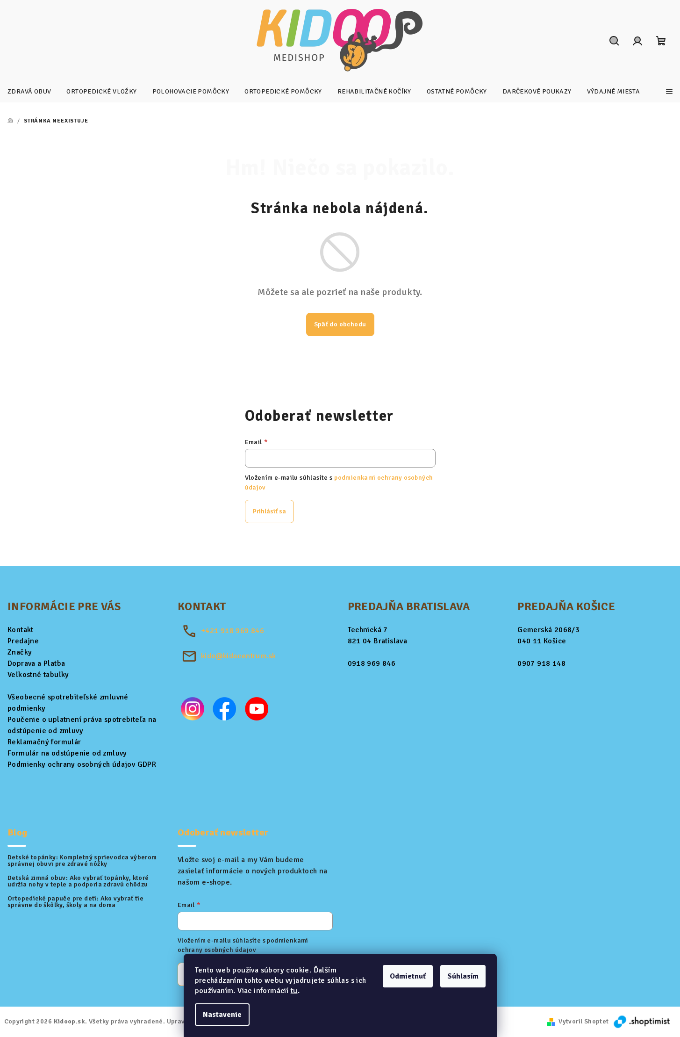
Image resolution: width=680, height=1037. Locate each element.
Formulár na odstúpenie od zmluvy (67, 753)
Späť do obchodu (340, 324)
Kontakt (20, 629)
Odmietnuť (408, 976)
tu (294, 990)
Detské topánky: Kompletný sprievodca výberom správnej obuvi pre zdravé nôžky (82, 860)
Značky (19, 652)
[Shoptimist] (642, 1021)
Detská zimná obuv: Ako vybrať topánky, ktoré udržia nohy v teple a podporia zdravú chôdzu (78, 881)
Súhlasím (463, 976)
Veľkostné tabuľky (38, 674)
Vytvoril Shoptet (583, 1021)
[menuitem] (29, 91)
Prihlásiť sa (269, 511)
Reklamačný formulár (44, 742)
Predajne (23, 641)
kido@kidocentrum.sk (238, 656)
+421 (232, 630)
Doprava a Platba (36, 663)
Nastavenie (222, 1014)
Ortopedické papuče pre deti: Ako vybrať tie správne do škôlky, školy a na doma (75, 901)
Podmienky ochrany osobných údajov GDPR (81, 764)
